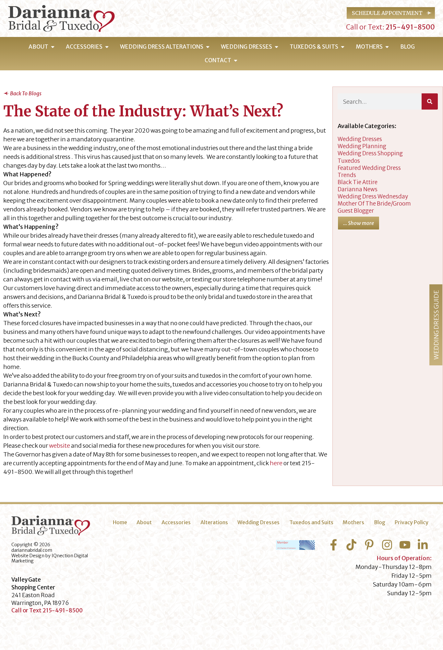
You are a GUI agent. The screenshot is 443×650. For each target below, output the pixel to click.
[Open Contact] (235, 60)
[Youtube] (405, 544)
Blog (379, 522)
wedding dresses (360, 139)
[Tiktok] (351, 544)
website (59, 445)
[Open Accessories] (107, 47)
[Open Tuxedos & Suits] (342, 47)
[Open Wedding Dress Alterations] (207, 47)
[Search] (430, 101)
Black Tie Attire (357, 182)
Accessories (176, 522)
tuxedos (349, 160)
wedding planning (362, 146)
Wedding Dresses (258, 522)
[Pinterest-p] (369, 544)
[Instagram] (387, 544)
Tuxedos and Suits (311, 522)
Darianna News (357, 189)
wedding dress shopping (370, 153)
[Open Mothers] (387, 47)
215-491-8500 (409, 27)
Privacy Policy (411, 522)
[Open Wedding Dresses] (276, 47)
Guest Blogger (356, 210)
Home (120, 522)
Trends (347, 175)
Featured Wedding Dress (369, 167)
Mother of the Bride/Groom (374, 203)
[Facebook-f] (333, 544)
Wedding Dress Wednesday (373, 196)
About (144, 522)
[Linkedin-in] (422, 544)
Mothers (353, 522)
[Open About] (52, 47)
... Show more (358, 223)
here (276, 463)
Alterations (214, 522)
